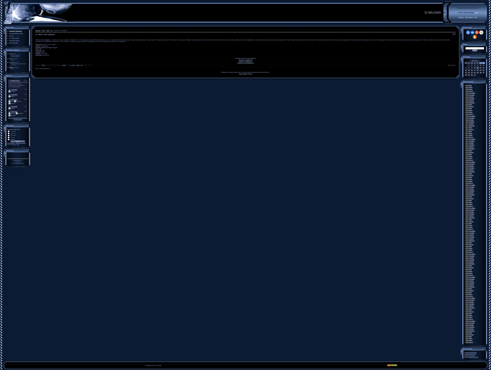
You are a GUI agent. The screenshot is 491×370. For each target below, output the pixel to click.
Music (11, 58)
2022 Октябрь (469, 256)
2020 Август (469, 206)
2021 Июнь (468, 225)
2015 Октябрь (469, 95)
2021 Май (468, 223)
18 (477, 70)
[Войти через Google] (481, 32)
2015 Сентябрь (470, 93)
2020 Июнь (468, 202)
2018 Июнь (468, 156)
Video (11, 53)
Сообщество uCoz (470, 354)
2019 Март (468, 173)
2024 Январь (469, 285)
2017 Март (468, 127)
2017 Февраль (470, 125)
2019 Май (468, 177)
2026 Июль (468, 340)
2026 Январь (469, 329)
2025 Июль (468, 317)
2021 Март (468, 219)
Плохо (12, 137)
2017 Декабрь (469, 145)
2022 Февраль (470, 240)
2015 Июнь (468, 87)
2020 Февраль (470, 194)
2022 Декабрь (469, 260)
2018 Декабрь (469, 168)
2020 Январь (469, 192)
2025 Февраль (470, 308)
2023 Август (469, 275)
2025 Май (468, 313)
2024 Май (468, 292)
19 (480, 70)
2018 (43, 30)
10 (475, 68)
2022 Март (468, 242)
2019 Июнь (468, 179)
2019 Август (469, 183)
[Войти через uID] (468, 32)
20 (483, 70)
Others (11, 67)
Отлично (13, 131)
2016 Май (468, 108)
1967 (73, 65)
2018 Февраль (470, 148)
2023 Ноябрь (469, 281)
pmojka (64, 65)
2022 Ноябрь (469, 258)
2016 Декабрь (469, 122)
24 (475, 72)
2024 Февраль (470, 286)
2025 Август (469, 319)
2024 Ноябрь (469, 302)
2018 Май (468, 154)
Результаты (11, 143)
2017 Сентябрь (470, 139)
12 (480, 68)
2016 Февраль (470, 102)
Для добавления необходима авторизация (17, 118)
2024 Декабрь (469, 304)
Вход (475, 17)
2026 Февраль (470, 331)
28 (466, 75)
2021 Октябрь (469, 233)
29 (469, 75)
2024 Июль (468, 294)
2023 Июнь (468, 271)
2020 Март (468, 196)
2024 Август (469, 296)
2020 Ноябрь (469, 212)
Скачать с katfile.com (245, 61)
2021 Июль (468, 227)
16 (472, 70)
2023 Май (468, 269)
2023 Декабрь (469, 283)
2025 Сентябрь (470, 321)
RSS (476, 12)
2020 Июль (468, 204)
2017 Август (469, 137)
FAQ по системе (469, 355)
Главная (461, 17)
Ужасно (12, 139)
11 (51, 30)
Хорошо (12, 133)
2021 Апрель (469, 221)
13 (483, 68)
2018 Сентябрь (470, 162)
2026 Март (468, 332)
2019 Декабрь (469, 191)
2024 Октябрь (469, 300)
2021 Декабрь (469, 237)
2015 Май (468, 85)
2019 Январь (469, 169)
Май (48, 30)
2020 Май (468, 200)
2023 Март (468, 265)
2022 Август (469, 252)
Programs (12, 62)
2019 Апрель (469, 175)
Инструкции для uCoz (471, 357)
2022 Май (468, 246)
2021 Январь (469, 216)
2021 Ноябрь (469, 235)
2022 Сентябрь (470, 254)
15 (469, 70)
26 (480, 72)
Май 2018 (475, 61)
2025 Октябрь (469, 323)
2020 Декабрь (469, 214)
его (70, 65)
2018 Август (469, 160)
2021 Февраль (470, 217)
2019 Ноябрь (469, 189)
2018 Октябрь (469, 164)
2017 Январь (469, 123)
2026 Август (469, 342)
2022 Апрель (469, 244)
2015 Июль (468, 89)
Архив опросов (21, 143)
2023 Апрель (469, 267)
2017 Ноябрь (469, 143)
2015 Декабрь (469, 99)
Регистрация (469, 17)
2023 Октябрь (469, 279)
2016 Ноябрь (469, 120)
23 (472, 72)
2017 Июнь (468, 133)
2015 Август (469, 91)
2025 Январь (469, 306)
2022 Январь (469, 239)
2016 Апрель (469, 106)
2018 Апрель (469, 152)
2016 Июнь (468, 110)
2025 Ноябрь (469, 325)
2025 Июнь (468, 315)
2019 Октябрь (469, 187)
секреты (78, 65)
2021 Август (469, 229)
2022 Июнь (468, 248)
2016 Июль (468, 112)
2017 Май (468, 131)
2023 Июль (468, 273)
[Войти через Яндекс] (477, 32)
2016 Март (468, 104)
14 (466, 70)
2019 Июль (468, 181)
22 (469, 72)
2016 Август (469, 114)
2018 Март (468, 150)
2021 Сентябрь (470, 231)
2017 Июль (468, 135)
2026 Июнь (468, 338)
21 (466, 72)
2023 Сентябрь (470, 277)
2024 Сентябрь (470, 298)
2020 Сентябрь (470, 208)
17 (475, 70)
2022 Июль (468, 250)
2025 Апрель (469, 311)
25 (477, 72)
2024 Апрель (469, 290)
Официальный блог (470, 352)
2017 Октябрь (469, 141)
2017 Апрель (469, 129)
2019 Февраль (470, 171)
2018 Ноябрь (469, 166)
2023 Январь (469, 262)
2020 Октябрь (469, 210)
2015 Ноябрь (469, 97)
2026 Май (468, 336)
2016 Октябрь (469, 118)
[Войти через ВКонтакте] (472, 32)
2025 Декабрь (469, 327)
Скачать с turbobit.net (245, 60)
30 (472, 75)
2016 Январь (469, 100)
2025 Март (468, 309)
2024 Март (468, 288)
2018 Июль (468, 158)
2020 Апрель (469, 198)
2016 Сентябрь (470, 116)
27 (483, 72)
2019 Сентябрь (470, 185)
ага (81, 65)
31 (475, 75)
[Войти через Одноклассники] (475, 37)
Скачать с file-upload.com (245, 63)
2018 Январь (469, 146)
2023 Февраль (470, 263)
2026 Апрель (469, 334)
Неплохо (13, 135)
